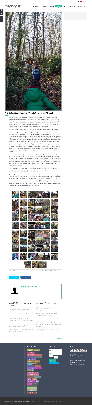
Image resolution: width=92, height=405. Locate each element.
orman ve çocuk (31, 368)
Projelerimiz (51, 6)
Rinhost (54, 401)
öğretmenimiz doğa (32, 392)
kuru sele (33, 359)
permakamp (38, 368)
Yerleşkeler (43, 6)
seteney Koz (30, 377)
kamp (29, 359)
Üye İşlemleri (72, 6)
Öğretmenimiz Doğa (32, 388)
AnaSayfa (36, 6)
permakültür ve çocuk (33, 372)
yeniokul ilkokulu (32, 386)
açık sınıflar (37, 350)
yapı (37, 381)
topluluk (34, 379)
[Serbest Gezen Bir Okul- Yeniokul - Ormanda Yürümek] (33, 61)
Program (65, 6)
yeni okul (30, 383)
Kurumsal (80, 6)
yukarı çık (59, 338)
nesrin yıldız (35, 363)
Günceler (58, 6)
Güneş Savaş (38, 357)
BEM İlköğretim (31, 352)
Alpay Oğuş (30, 350)
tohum (29, 379)
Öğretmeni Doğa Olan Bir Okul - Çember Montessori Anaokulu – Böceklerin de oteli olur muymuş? (47, 308)
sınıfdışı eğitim (37, 377)
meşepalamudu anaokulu (33, 361)
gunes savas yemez (29, 287)
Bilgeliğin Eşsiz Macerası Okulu (35, 354)
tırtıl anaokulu (31, 381)
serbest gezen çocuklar (33, 374)
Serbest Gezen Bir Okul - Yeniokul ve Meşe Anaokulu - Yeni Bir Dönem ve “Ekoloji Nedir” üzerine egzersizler (21, 320)
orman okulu (31, 366)
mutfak (29, 363)
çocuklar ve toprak (32, 390)
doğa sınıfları (31, 357)
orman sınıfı (38, 366)
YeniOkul (35, 383)
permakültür (31, 370)
